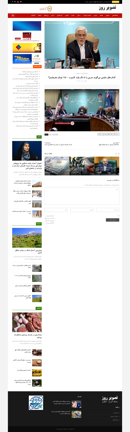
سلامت (72, 15)
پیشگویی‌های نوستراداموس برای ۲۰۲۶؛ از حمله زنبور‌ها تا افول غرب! (22, 382)
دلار (50, 134)
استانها (39, 15)
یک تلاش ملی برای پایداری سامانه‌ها (30, 72)
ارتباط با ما (115, 413)
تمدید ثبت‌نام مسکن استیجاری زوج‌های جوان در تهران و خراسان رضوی (22, 183)
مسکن (78, 15)
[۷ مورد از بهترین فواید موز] (37, 372)
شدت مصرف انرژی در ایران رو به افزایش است (58, 144)
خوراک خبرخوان (114, 416)
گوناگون (33, 15)
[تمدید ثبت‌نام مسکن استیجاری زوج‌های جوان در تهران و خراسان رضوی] (37, 183)
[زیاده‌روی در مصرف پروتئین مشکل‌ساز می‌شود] (27, 322)
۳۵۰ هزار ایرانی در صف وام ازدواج (109, 144)
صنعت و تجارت (87, 15)
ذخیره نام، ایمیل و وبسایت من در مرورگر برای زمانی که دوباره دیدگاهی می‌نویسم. (49, 219)
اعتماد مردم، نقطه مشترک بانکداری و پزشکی (28, 74)
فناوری (66, 15)
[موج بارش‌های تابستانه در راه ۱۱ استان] (37, 278)
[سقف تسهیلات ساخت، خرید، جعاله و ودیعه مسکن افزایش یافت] (37, 193)
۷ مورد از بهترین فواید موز (24, 370)
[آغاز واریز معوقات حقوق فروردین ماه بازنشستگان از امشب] (76, 414)
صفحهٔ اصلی (115, 15)
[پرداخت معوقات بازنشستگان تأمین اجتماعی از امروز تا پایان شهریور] (76, 404)
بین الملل (46, 15)
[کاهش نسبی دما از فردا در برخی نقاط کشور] (37, 298)
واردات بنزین (55, 134)
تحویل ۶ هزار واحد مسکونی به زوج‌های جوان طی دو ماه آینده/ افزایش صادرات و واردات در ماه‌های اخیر (27, 166)
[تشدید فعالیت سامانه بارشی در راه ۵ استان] (37, 268)
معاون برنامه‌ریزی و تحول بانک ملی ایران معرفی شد (27, 86)
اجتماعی (107, 15)
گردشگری (59, 15)
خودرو (95, 15)
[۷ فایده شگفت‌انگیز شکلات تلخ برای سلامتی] (37, 352)
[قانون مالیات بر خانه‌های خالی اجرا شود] (37, 203)
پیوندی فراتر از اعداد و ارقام (32, 76)
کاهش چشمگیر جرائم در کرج (23, 286)
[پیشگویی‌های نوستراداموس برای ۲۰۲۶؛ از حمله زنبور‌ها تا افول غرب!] (37, 383)
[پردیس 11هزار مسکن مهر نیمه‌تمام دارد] (37, 214)
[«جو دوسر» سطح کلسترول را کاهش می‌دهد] (37, 362)
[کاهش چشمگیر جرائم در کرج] (37, 288)
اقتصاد (101, 15)
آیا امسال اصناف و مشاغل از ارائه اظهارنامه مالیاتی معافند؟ (98, 2)
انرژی (52, 15)
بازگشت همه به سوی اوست (32, 84)
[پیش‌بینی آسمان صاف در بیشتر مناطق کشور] (27, 238)
